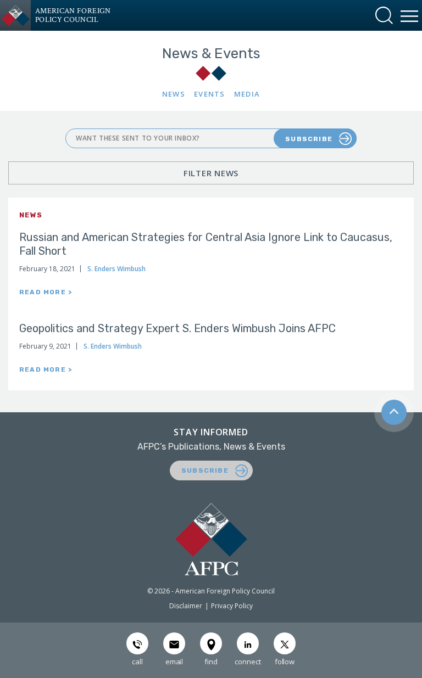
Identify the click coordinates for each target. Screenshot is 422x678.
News (173, 94)
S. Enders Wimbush (116, 268)
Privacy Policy (232, 605)
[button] (384, 15)
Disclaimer (185, 605)
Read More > (45, 292)
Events (209, 94)
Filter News (211, 172)
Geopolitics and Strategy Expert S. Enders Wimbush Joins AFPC (177, 328)
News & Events (211, 53)
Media (247, 94)
